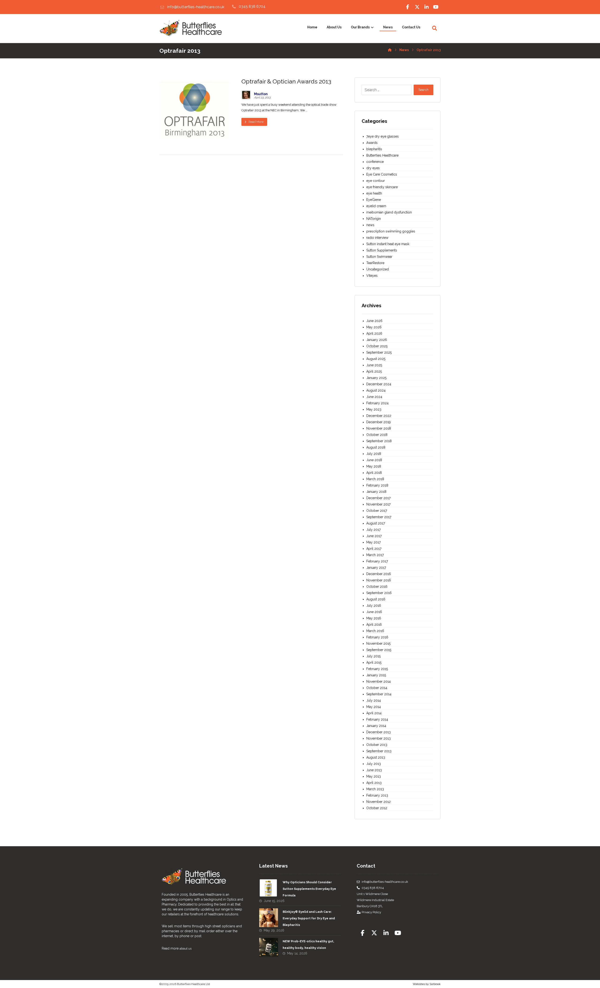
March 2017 (375, 555)
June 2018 (374, 460)
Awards (372, 143)
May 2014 (373, 707)
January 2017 (376, 567)
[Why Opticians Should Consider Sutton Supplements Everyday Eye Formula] (268, 888)
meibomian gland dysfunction (389, 212)
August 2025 (375, 359)
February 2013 (377, 795)
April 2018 (374, 473)
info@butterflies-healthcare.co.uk (385, 881)
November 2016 (378, 580)
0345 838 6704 (373, 888)
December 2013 (378, 732)
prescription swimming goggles (390, 231)
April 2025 (374, 371)
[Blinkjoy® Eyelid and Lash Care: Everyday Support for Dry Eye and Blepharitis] (268, 917)
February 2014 (377, 719)
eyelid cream (376, 206)
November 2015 (378, 643)
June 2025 (374, 365)
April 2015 (373, 662)
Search (423, 90)
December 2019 (378, 422)
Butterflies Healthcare (382, 155)
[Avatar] (246, 95)
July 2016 (373, 605)
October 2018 (376, 435)
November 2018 (378, 428)
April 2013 (374, 783)
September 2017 (378, 517)
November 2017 (378, 504)
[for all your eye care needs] (190, 28)
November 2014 (378, 681)
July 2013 (373, 764)
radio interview (377, 238)
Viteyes (372, 275)
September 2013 (378, 751)
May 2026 (374, 327)
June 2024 (374, 397)
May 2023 (373, 409)
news (370, 225)
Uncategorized (377, 269)
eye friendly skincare (382, 187)
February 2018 (377, 485)
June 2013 (374, 770)
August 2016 (375, 599)
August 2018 (375, 447)
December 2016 (378, 574)
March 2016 (375, 631)
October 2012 (376, 808)
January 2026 (376, 340)
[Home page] (390, 49)
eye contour (375, 181)
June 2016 (374, 612)
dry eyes (373, 168)
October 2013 (376, 745)
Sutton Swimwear (379, 256)
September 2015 (378, 650)
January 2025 (376, 378)
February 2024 (377, 403)
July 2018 (373, 454)
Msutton (261, 94)
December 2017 (378, 498)
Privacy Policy (371, 912)
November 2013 (378, 738)
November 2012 (378, 802)
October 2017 (376, 511)
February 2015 (377, 669)
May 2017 (373, 542)
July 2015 (373, 656)
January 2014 (376, 726)
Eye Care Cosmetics (381, 174)
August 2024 (376, 390)
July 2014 (373, 700)
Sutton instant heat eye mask (387, 244)
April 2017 (373, 548)
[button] (407, 7)
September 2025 (379, 352)
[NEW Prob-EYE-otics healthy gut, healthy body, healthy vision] (268, 947)
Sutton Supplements (381, 250)
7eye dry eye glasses (382, 136)
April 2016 (374, 624)
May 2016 (373, 618)
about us (185, 948)
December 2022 (378, 416)
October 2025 (376, 346)
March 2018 (375, 479)
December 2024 (378, 384)
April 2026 (374, 333)
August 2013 (375, 757)
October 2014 (376, 688)
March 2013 (375, 789)
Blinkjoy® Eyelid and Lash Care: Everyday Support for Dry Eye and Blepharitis (309, 918)
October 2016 (376, 586)
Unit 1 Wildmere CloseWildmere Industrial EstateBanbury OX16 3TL (375, 900)
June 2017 (374, 536)
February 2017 (377, 561)
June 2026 (374, 321)
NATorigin (373, 219)
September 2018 (379, 441)
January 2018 (376, 492)
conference (375, 162)
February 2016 (377, 637)
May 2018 (373, 466)
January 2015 (376, 675)
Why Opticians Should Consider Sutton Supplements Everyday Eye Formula (309, 888)
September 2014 (378, 694)
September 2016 (379, 593)
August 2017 (375, 523)
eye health (374, 193)
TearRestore (375, 263)
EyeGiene (373, 200)
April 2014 (374, 713)
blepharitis (374, 149)
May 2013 (373, 776)
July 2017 (373, 529)
